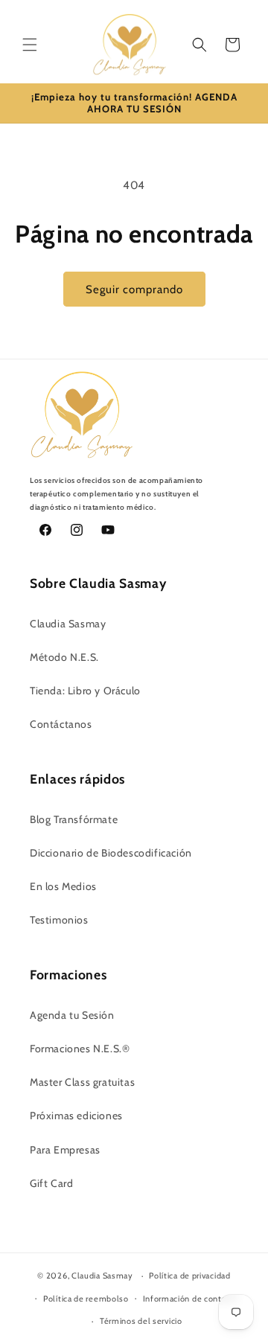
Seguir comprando (134, 289)
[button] (29, 44)
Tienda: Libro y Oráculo (85, 690)
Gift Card (51, 1183)
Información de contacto (191, 1298)
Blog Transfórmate (74, 819)
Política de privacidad (189, 1275)
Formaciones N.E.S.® (80, 1048)
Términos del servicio (141, 1321)
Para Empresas (65, 1149)
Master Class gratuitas (82, 1082)
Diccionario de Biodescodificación (111, 853)
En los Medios (63, 886)
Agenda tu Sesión (72, 1015)
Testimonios (59, 920)
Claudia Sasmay (68, 623)
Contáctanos (61, 724)
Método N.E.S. (64, 657)
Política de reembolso (86, 1298)
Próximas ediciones (76, 1115)
